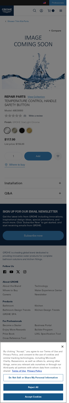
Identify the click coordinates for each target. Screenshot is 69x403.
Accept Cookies (33, 396)
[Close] (62, 346)
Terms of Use (19, 371)
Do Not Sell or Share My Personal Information (33, 377)
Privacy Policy (34, 371)
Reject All (33, 387)
